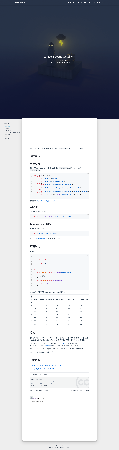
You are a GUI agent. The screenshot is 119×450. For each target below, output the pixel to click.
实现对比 (7, 134)
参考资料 (7, 138)
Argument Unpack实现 (13, 132)
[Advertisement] (59, 133)
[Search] (100, 2)
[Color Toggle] (102, 2)
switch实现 (9, 128)
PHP (39, 374)
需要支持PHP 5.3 (62, 343)
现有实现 (7, 126)
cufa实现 (8, 130)
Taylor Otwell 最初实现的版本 (46, 201)
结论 (6, 136)
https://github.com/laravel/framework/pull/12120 (45, 365)
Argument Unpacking (40, 238)
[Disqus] (59, 416)
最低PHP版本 (47, 345)
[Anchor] (27, 156)
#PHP (45, 374)
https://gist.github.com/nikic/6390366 (42, 369)
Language (34, 374)
